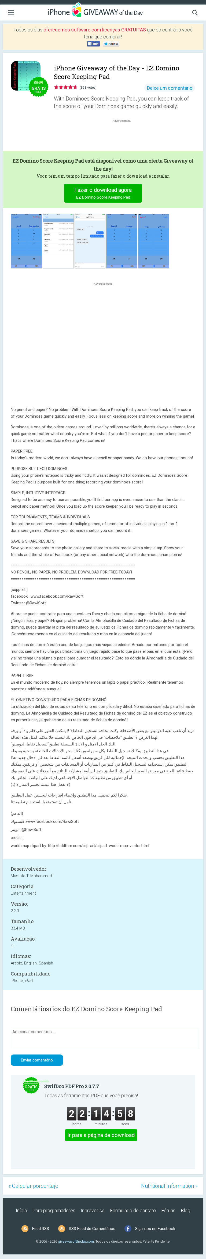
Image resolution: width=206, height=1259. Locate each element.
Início (21, 1210)
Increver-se (93, 1210)
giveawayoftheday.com (76, 1241)
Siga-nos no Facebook (155, 1228)
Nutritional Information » (169, 1186)
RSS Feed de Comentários (92, 1228)
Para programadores (53, 1210)
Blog (185, 1210)
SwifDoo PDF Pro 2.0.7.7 (71, 1086)
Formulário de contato (133, 1210)
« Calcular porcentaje (33, 1186)
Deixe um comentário (169, 88)
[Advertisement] (124, 136)
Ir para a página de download (101, 1135)
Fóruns (168, 1210)
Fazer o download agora (103, 193)
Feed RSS (40, 1228)
